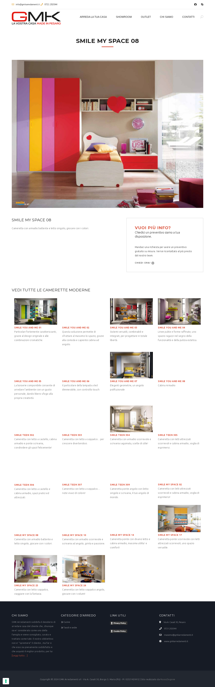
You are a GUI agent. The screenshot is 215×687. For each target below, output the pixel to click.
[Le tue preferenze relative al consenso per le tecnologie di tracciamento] (6, 681)
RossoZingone (167, 679)
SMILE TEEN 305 (168, 435)
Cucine (66, 622)
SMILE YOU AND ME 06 (75, 381)
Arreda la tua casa (93, 16)
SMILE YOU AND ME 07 (123, 381)
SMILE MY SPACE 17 (170, 535)
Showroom (124, 16)
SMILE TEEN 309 (120, 484)
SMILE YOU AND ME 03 (123, 327)
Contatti (188, 16)
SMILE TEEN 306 (24, 484)
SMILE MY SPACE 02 (170, 484)
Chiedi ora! (143, 263)
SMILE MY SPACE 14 (122, 535)
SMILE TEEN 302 (24, 435)
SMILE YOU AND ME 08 (171, 381)
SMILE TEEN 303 (72, 435)
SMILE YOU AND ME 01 (27, 327)
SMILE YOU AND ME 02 (75, 327)
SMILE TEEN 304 (120, 435)
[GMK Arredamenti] (36, 18)
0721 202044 (51, 4)
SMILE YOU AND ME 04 (171, 327)
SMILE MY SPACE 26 (74, 585)
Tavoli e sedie (70, 627)
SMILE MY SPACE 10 (74, 535)
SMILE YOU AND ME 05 (27, 381)
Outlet (146, 16)
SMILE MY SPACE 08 (26, 535)
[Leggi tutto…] (20, 655)
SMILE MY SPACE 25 (26, 585)
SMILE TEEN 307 (72, 484)
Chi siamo (166, 16)
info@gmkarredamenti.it (28, 4)
